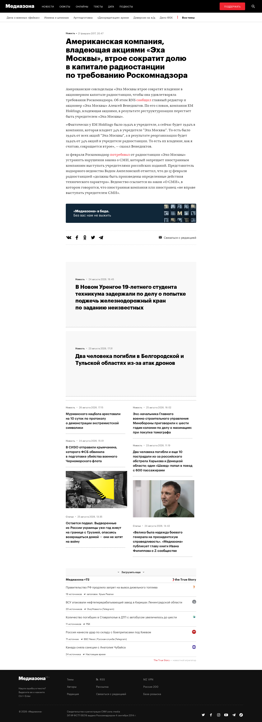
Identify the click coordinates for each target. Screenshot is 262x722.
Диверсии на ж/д (144, 17)
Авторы (72, 686)
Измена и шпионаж (56, 17)
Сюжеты (64, 6)
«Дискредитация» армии (113, 17)
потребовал (120, 155)
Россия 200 (150, 686)
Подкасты (126, 6)
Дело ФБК (166, 17)
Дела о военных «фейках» (23, 17)
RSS (101, 679)
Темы (70, 679)
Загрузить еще (131, 572)
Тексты (98, 6)
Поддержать (232, 6)
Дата (111, 6)
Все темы (188, 17)
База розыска (152, 694)
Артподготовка (83, 17)
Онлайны (82, 6)
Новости (48, 6)
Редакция (73, 694)
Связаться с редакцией (180, 237)
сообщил (143, 100)
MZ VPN (148, 679)
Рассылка (102, 686)
